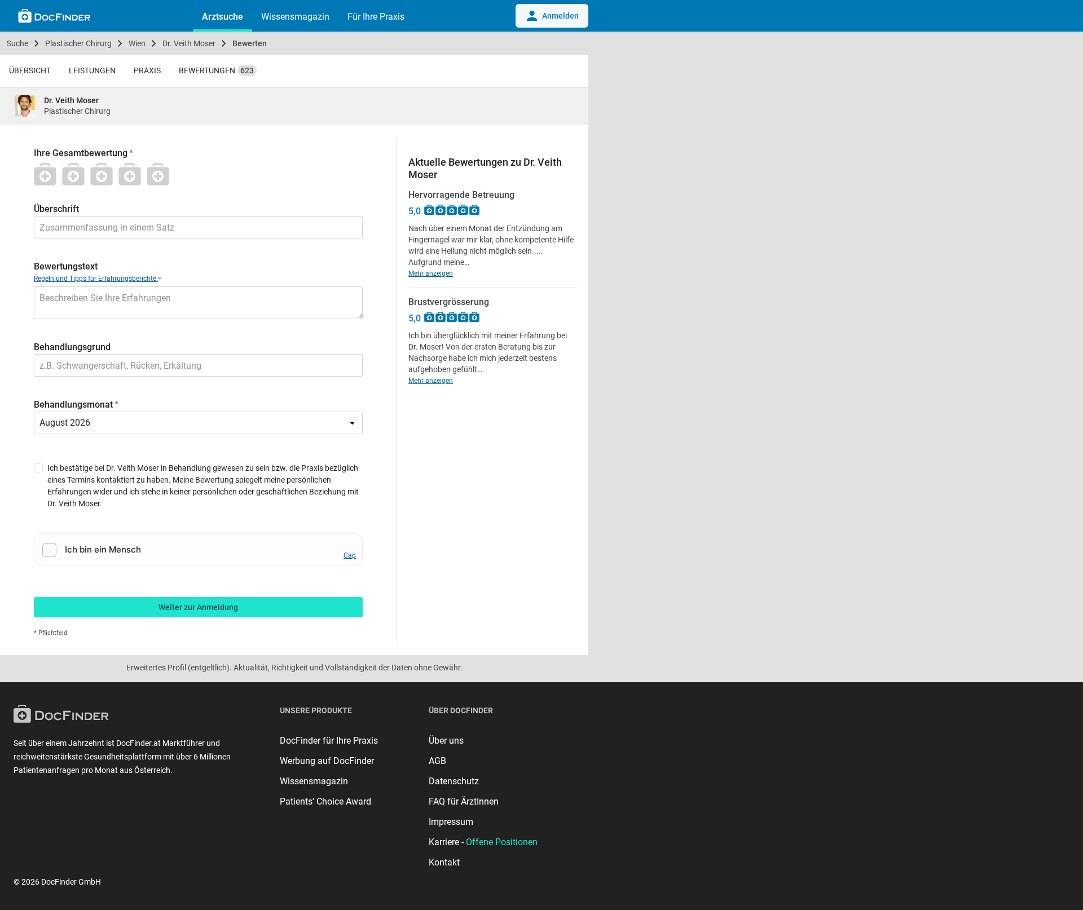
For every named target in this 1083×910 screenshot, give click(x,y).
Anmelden (560, 15)
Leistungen (92, 70)
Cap (350, 555)
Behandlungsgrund (72, 347)
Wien (137, 43)
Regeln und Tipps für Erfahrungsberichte (96, 278)
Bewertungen (216, 70)
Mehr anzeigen (430, 273)
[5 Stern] (161, 174)
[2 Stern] (76, 174)
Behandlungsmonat (73, 404)
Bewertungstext (66, 266)
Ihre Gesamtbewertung (80, 153)
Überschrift (56, 209)
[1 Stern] (48, 174)
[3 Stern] (104, 174)
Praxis (147, 70)
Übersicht (30, 70)
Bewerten (249, 43)
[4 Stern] (132, 174)
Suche (17, 43)
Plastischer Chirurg (78, 43)
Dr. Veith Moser (188, 43)
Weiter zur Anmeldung (198, 607)
